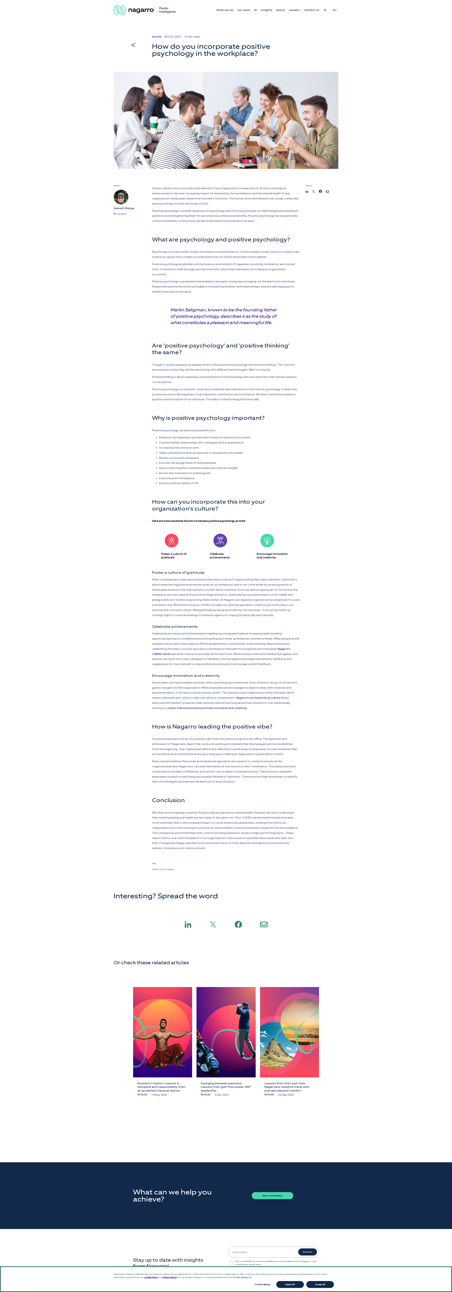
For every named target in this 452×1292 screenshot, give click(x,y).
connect (122, 213)
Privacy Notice (170, 1277)
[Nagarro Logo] (145, 10)
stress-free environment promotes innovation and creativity (207, 708)
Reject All (290, 1284)
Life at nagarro (167, 869)
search (325, 10)
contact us (311, 10)
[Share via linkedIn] (188, 924)
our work (243, 10)
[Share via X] (213, 924)
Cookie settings (262, 1284)
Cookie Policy (151, 1277)
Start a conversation (272, 1195)
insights (266, 10)
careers (294, 10)
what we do (224, 10)
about (280, 10)
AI (255, 10)
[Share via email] (263, 924)
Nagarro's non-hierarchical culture (258, 698)
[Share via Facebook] (238, 924)
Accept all (320, 1284)
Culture (155, 869)
